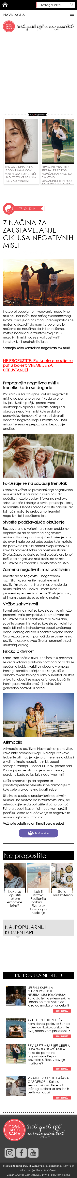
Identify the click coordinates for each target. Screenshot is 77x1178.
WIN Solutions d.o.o (57, 1174)
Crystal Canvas (25, 1174)
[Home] (34, 1130)
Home (5, 4)
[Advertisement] (38, 73)
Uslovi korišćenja (46, 1170)
